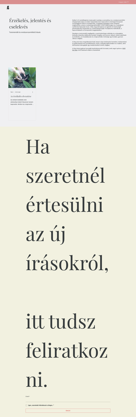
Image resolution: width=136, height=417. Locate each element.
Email (28, 396)
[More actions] (33, 92)
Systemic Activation (103, 23)
